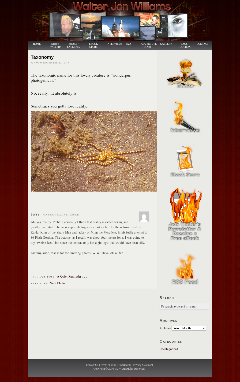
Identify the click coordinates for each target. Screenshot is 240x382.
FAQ (128, 44)
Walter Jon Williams (123, 20)
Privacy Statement (143, 365)
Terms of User (108, 365)
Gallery (166, 44)
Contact (203, 44)
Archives (165, 328)
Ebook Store (93, 45)
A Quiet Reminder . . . (72, 276)
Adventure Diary (148, 45)
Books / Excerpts (73, 45)
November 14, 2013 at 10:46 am (61, 214)
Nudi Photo (57, 283)
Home (37, 44)
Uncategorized (169, 349)
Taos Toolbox (184, 45)
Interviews (112, 44)
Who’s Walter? (55, 45)
